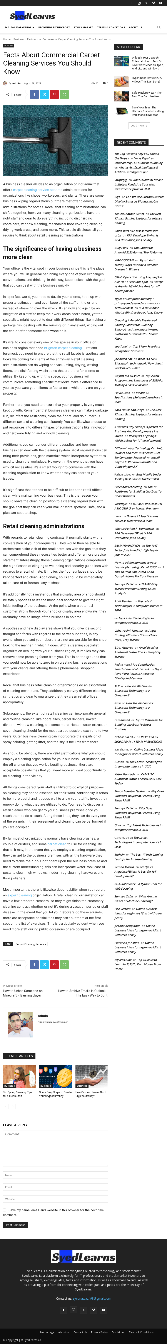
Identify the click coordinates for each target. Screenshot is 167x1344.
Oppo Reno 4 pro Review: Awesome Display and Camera (138, 673)
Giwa (117, 825)
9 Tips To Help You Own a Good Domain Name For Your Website (139, 571)
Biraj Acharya (123, 647)
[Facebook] (132, 3)
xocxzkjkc (120, 504)
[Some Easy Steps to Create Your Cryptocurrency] (55, 1076)
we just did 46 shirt (127, 376)
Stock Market (83, 27)
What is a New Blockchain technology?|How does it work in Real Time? (138, 363)
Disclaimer (118, 1332)
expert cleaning (20, 895)
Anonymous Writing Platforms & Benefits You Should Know (136, 334)
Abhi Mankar (123, 601)
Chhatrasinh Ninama (128, 630)
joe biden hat (123, 359)
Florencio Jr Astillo (126, 943)
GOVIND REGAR (124, 737)
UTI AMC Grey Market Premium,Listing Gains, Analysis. (135, 588)
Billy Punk (121, 248)
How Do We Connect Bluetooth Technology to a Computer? (133, 690)
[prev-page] (5, 1106)
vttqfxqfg (120, 180)
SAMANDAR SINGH (127, 546)
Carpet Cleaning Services (31, 944)
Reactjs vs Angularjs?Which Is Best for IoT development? (138, 286)
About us (135, 27)
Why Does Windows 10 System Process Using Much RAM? (139, 795)
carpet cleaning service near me (37, 190)
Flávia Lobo (122, 393)
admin (16, 83)
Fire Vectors (122, 909)
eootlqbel (120, 346)
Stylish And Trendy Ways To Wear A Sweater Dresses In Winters (136, 264)
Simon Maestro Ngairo (129, 791)
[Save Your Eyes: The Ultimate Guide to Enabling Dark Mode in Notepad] (121, 111)
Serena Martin (124, 867)
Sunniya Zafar (123, 584)
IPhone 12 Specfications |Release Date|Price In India (138, 397)
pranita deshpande (127, 926)
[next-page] (12, 1106)
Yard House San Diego (129, 410)
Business (18, 39)
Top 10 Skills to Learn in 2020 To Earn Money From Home (137, 964)
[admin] (6, 83)
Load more (138, 125)
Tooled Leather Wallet (129, 214)
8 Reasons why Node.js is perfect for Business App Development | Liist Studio (138, 431)
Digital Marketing (18, 27)
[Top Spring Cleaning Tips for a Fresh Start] (19, 1076)
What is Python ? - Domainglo (134, 529)
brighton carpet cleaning (63, 348)
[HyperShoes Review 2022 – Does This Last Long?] (121, 81)
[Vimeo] (153, 3)
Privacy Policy (99, 1332)
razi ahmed (122, 720)
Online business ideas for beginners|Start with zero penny (138, 913)
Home (7, 39)
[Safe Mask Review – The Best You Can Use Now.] (121, 96)
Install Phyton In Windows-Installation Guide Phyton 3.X (137, 462)
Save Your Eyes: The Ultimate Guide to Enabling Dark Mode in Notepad (148, 111)
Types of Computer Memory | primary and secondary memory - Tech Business (136, 303)
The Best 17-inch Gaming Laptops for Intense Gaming (138, 218)
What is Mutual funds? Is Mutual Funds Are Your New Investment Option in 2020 (138, 184)
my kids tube (122, 960)
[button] (159, 27)
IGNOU (119, 762)
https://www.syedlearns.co (53, 1022)
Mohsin (119, 855)
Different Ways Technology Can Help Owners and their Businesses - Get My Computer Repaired (138, 452)
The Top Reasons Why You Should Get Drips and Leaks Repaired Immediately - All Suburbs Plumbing (138, 158)
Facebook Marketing (128, 487)
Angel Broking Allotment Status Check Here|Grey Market (135, 635)
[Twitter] (146, 3)
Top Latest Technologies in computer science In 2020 (138, 605)
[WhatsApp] (64, 94)
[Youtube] (160, 3)
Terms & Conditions (111, 27)
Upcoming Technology (54, 27)
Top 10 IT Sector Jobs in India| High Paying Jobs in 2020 (136, 550)
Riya (117, 197)
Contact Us (80, 1332)
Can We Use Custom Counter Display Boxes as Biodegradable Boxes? (139, 201)
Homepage (47, 1332)
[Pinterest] (54, 94)
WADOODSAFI (124, 260)
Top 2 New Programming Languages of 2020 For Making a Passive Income (139, 380)
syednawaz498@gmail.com (92, 1298)
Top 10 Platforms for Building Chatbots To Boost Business (137, 491)
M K (116, 686)
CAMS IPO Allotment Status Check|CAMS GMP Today (138, 778)
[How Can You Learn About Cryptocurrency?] (91, 1076)
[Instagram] (139, 3)
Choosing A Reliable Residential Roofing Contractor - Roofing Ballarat (135, 324)
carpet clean (57, 844)
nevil (117, 516)
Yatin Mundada (124, 774)
